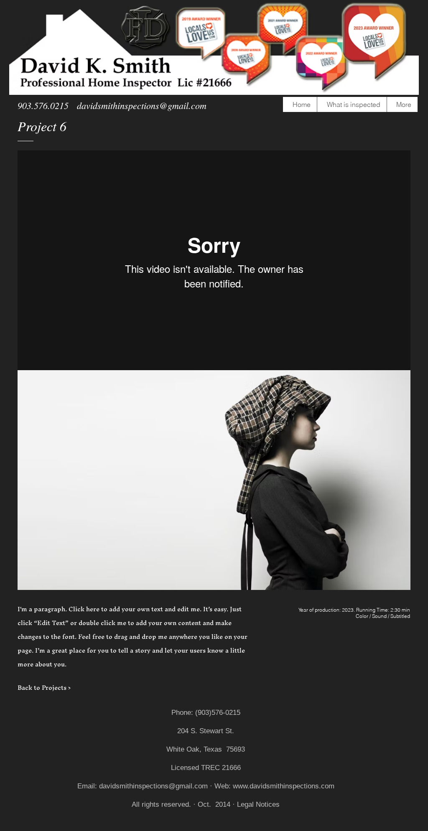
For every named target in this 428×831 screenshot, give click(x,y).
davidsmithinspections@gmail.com (141, 105)
